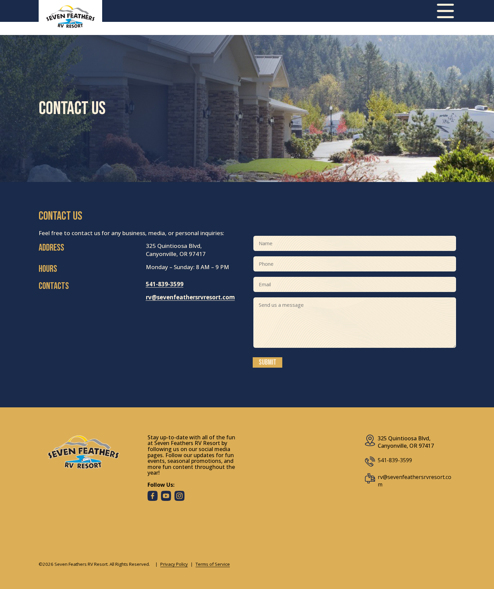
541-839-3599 (164, 284)
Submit (267, 362)
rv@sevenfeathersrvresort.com (190, 297)
